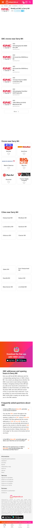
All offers (3, 462)
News (2, 472)
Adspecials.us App (6, 466)
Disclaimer (24, 522)
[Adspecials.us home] (12, 2)
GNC (10, 5)
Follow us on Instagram (7, 481)
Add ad (3, 470)
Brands (3, 464)
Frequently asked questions (8, 458)
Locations (14, 5)
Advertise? (4, 460)
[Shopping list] (26, 2)
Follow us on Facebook (7, 479)
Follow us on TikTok (6, 485)
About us (3, 468)
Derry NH (18, 409)
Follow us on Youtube (6, 483)
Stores (6, 5)
